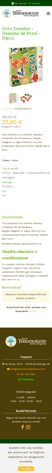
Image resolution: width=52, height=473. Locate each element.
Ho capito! (26, 469)
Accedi (33, 311)
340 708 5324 (20, 3)
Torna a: (10, 160)
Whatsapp (35, 3)
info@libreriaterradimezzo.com (27, 369)
